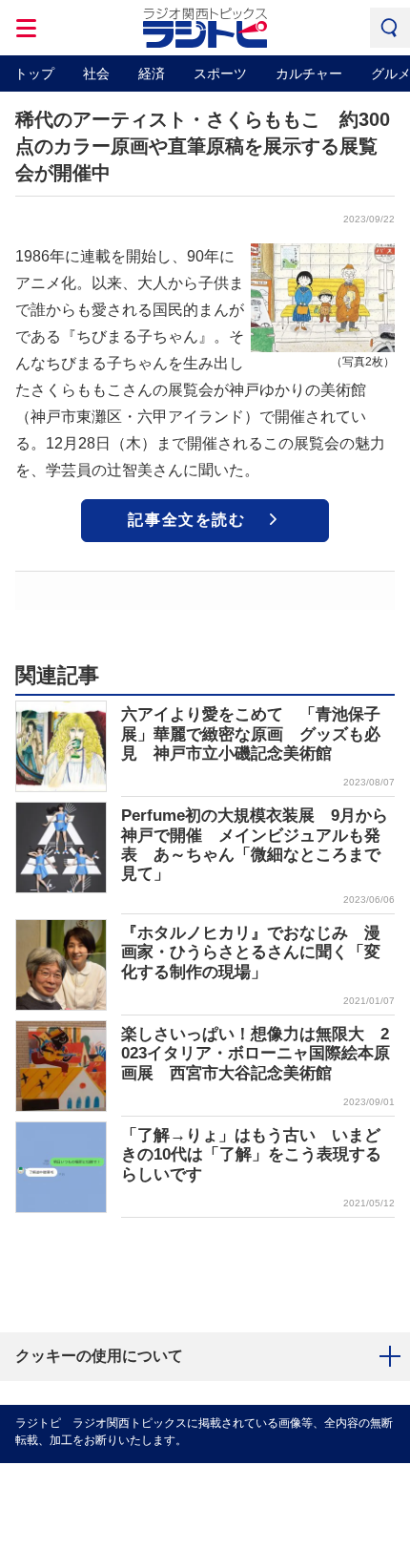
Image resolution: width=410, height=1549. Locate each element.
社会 (96, 73)
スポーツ (220, 73)
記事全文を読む (186, 520)
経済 (151, 73)
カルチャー (309, 73)
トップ (34, 73)
